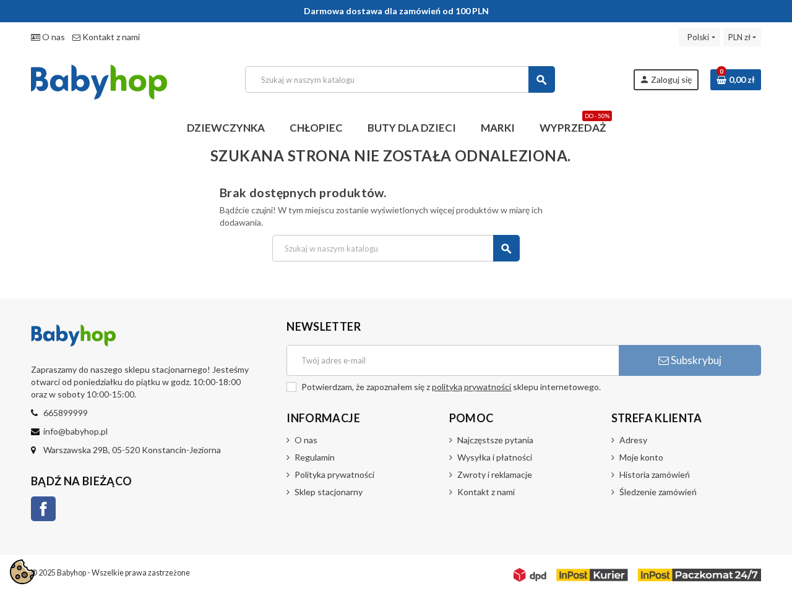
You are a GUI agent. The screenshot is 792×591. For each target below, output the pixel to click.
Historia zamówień (654, 474)
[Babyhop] (99, 78)
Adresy (633, 440)
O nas (52, 37)
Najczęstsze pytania (495, 440)
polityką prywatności (471, 386)
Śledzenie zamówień (658, 492)
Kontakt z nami (110, 37)
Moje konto (641, 457)
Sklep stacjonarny (329, 492)
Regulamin (315, 457)
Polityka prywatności (334, 474)
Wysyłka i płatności (494, 457)
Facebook (43, 508)
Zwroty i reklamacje (494, 474)
